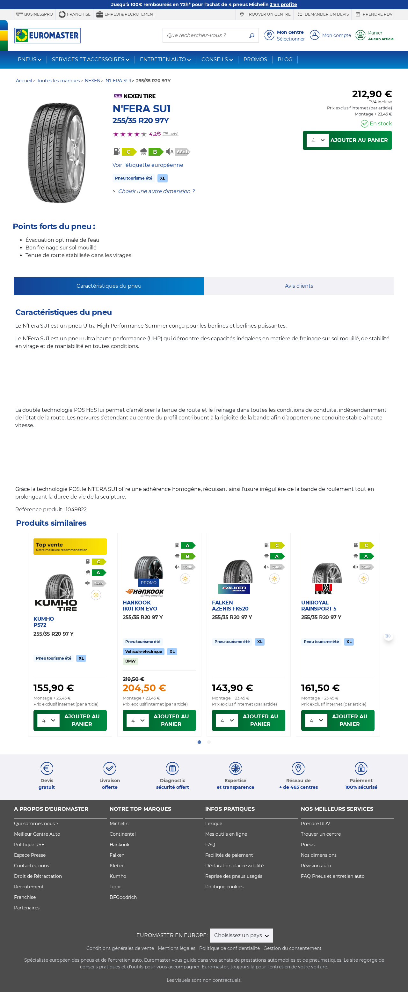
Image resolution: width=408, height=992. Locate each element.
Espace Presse (30, 855)
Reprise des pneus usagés (233, 876)
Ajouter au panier (359, 140)
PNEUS (27, 59)
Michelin (119, 823)
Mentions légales (176, 948)
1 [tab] (199, 742)
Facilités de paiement (229, 855)
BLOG (285, 59)
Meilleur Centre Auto (37, 834)
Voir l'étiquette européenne (148, 165)
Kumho (118, 876)
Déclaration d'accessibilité (234, 866)
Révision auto (316, 866)
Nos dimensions (319, 855)
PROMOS (255, 59)
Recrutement (29, 887)
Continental (123, 834)
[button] (96, 595)
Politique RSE (29, 845)
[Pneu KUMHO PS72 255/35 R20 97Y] (59, 580)
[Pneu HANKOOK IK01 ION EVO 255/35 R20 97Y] (148, 560)
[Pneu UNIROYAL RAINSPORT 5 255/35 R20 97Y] (327, 564)
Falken (117, 855)
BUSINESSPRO (38, 14)
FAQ (210, 845)
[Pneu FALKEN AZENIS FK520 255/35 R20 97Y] (238, 564)
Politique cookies (224, 887)
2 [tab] (209, 742)
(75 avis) (170, 133)
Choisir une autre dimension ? (156, 191)
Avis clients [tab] (299, 286)
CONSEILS (214, 59)
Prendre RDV (377, 14)
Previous (19, 636)
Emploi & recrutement (129, 14)
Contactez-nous (31, 866)
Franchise (78, 14)
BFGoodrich (123, 897)
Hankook (119, 845)
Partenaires (27, 908)
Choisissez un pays (238, 935)
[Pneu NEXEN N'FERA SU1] (56, 153)
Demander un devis (326, 14)
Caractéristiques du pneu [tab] (109, 286)
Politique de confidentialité (229, 948)
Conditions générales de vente (120, 948)
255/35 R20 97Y (141, 120)
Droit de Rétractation (38, 876)
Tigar (115, 887)
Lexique (213, 823)
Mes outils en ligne (226, 834)
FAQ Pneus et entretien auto (333, 876)
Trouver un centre (268, 14)
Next (388, 636)
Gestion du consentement (293, 948)
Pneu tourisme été (133, 178)
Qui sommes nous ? (36, 823)
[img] (96, 595)
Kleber (117, 866)
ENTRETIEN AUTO (163, 59)
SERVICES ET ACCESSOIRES (88, 59)
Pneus (308, 845)
